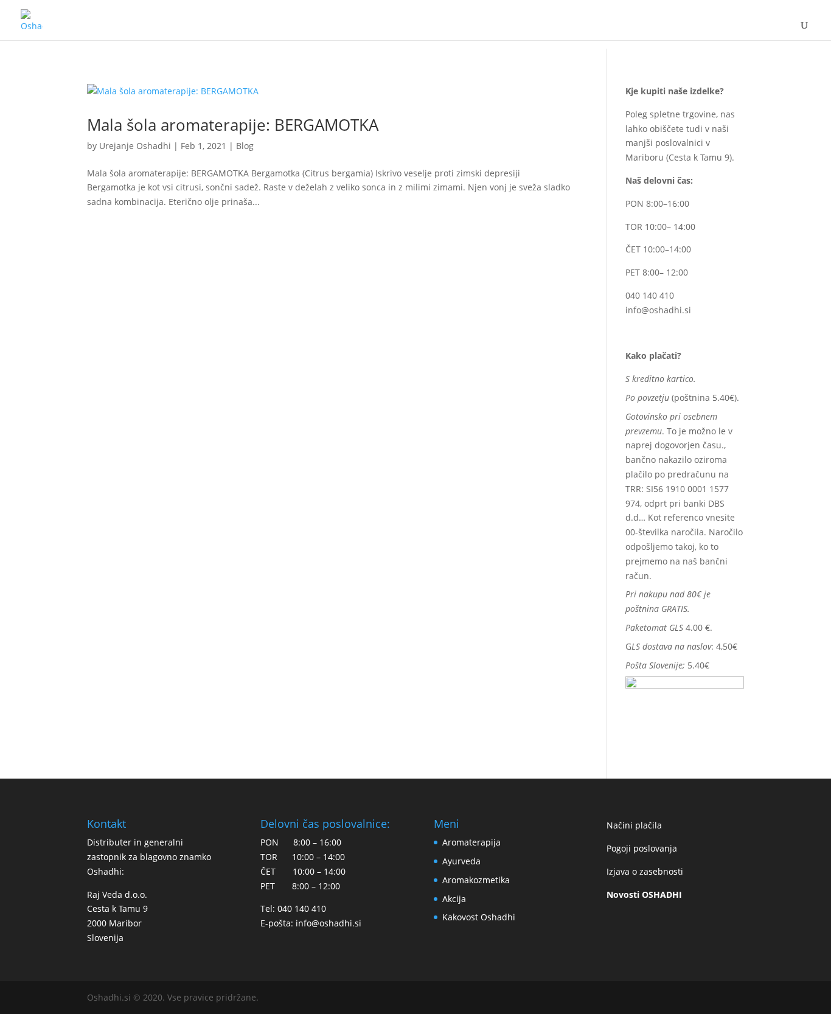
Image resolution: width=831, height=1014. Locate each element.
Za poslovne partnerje (672, 30)
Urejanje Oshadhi (135, 145)
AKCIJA (320, 30)
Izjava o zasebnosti (645, 871)
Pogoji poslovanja (642, 848)
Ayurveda (461, 861)
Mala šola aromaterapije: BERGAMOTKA (232, 125)
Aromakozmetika (476, 880)
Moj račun (518, 30)
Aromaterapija (471, 842)
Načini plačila (634, 825)
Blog (579, 30)
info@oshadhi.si (658, 310)
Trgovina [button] (243, 30)
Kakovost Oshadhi (407, 30)
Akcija (454, 899)
